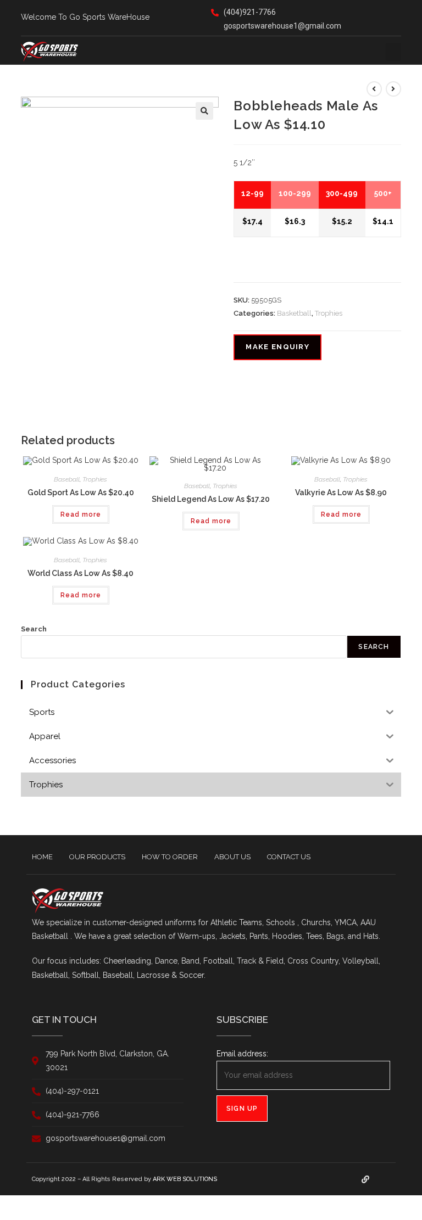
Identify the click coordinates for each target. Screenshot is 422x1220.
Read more (80, 514)
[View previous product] (374, 89)
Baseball (67, 479)
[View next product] (393, 89)
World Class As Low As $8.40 (80, 573)
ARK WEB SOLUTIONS (185, 1179)
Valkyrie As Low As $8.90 (341, 492)
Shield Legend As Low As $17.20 (211, 499)
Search (34, 629)
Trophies (328, 313)
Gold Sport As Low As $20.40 (80, 492)
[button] (393, 52)
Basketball (294, 313)
